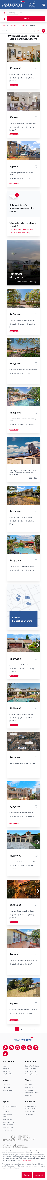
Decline (27, 1175)
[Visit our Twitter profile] (23, 1047)
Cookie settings (12, 1175)
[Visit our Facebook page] (5, 1047)
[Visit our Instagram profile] (17, 1047)
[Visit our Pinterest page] (35, 1047)
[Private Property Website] (20, 1146)
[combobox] (27, 13)
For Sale (22, 25)
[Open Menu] (43, 4)
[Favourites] (36, 68)
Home (4, 25)
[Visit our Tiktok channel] (5, 1053)
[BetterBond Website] (9, 1138)
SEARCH (26, 18)
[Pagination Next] (34, 1029)
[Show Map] (43, 31)
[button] (16, 13)
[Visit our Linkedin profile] (11, 1047)
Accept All (39, 1175)
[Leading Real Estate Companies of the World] (32, 4)
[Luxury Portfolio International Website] (26, 1138)
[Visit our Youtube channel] (29, 1047)
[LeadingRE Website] (7, 1147)
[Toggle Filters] (4, 18)
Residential (13, 25)
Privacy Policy (27, 1161)
